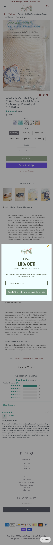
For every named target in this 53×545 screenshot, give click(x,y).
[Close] (48, 246)
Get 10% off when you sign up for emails (26, 292)
